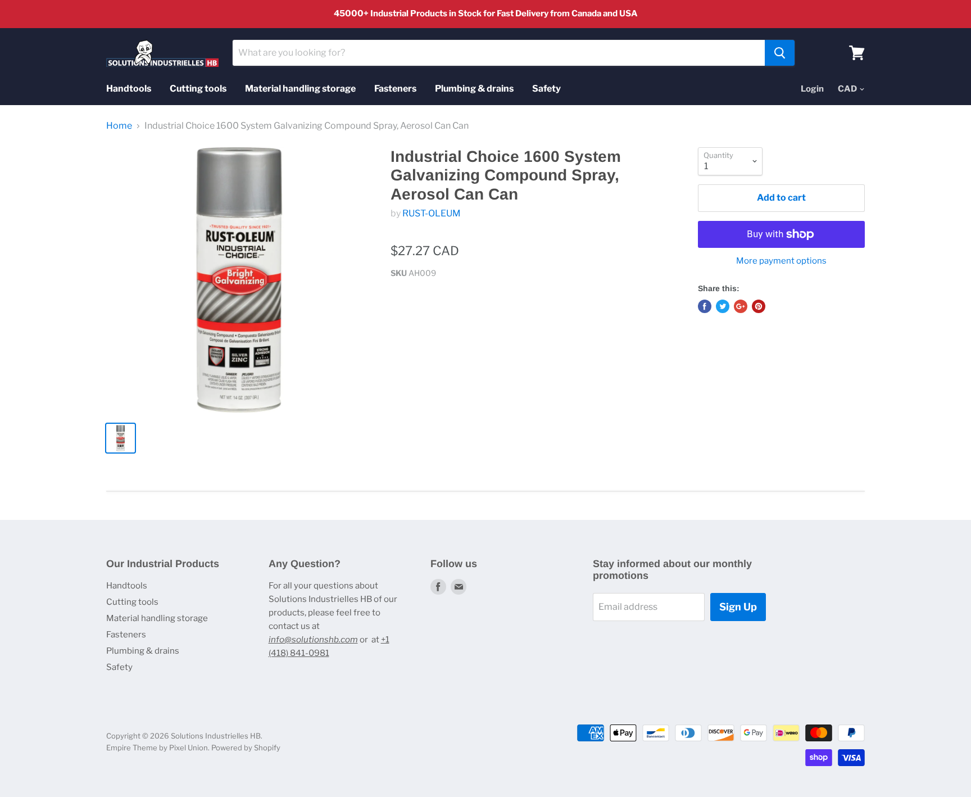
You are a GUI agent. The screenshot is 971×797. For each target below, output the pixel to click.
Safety (546, 88)
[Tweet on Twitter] (722, 306)
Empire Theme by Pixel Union (157, 747)
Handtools (128, 88)
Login (812, 89)
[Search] (780, 53)
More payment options (781, 261)
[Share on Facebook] (704, 306)
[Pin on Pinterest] (758, 306)
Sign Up (738, 607)
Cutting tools (198, 88)
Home (119, 126)
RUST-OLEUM (431, 213)
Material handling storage (300, 88)
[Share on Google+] (740, 306)
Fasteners (395, 88)
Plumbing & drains (474, 88)
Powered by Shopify (245, 747)
